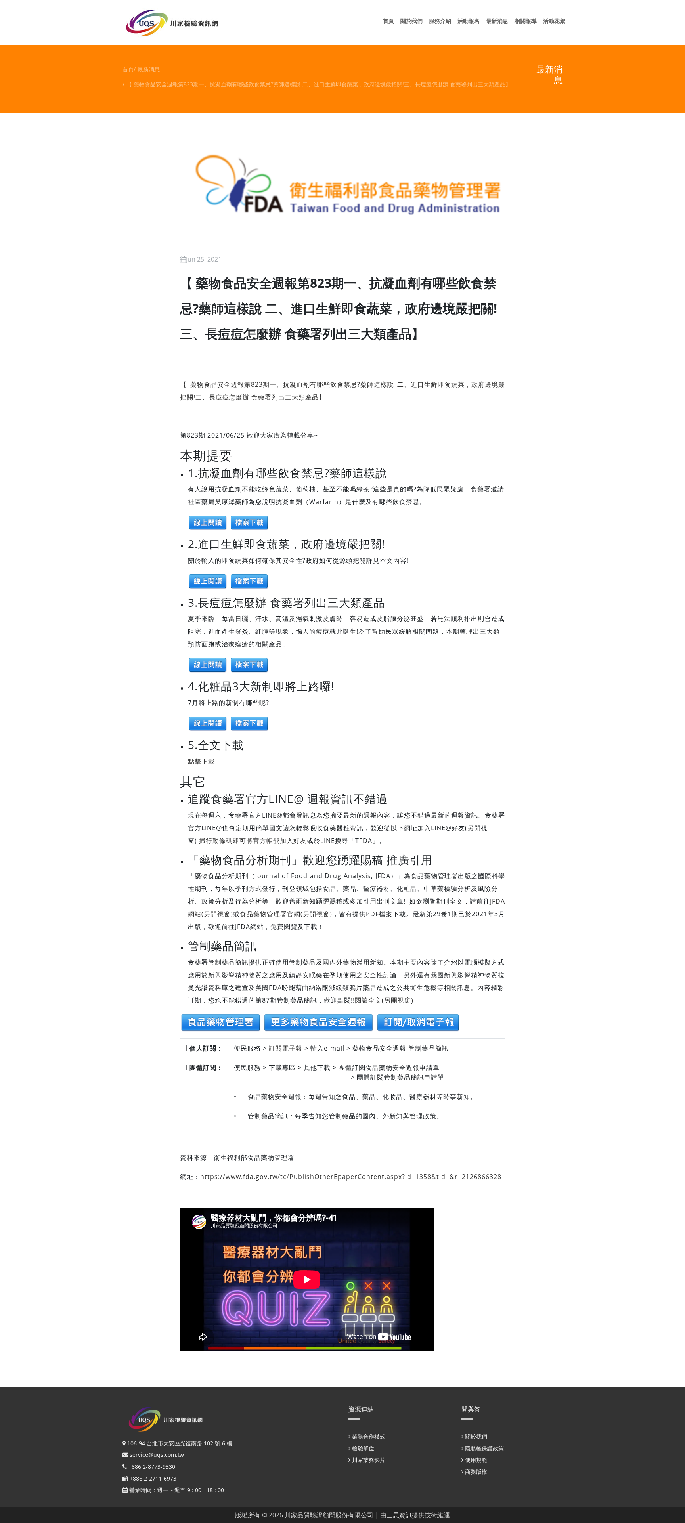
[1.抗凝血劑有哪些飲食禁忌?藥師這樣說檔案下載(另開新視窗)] (249, 522)
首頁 (390, 21)
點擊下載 (201, 761)
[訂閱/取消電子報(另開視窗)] (418, 1021)
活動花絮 (555, 21)
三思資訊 (399, 1515)
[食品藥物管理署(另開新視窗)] (220, 1021)
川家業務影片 (367, 1460)
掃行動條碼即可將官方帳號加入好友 (252, 840)
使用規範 (475, 1460)
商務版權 (475, 1471)
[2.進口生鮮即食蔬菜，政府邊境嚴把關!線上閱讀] (208, 580)
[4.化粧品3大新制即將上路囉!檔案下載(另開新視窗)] (249, 723)
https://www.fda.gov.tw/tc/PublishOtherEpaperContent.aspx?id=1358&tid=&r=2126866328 (350, 1176)
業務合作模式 (367, 1436)
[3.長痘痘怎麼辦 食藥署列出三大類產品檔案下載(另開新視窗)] (249, 664)
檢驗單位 (362, 1448)
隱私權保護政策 (483, 1448)
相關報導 (527, 21)
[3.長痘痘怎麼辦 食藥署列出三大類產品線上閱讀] (208, 664)
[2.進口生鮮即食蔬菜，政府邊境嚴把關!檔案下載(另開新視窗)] (249, 580)
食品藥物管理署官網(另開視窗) (286, 914)
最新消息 (498, 21)
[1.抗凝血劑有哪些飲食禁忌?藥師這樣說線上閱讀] (208, 522)
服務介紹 (441, 21)
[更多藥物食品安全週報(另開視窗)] (319, 1021)
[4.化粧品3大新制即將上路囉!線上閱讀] (208, 723)
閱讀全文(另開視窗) (384, 1000)
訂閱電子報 (285, 1048)
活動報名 (470, 21)
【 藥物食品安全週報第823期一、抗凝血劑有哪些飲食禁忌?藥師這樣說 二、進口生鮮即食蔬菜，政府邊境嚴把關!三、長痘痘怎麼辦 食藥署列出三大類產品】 (318, 84)
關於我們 (413, 21)
